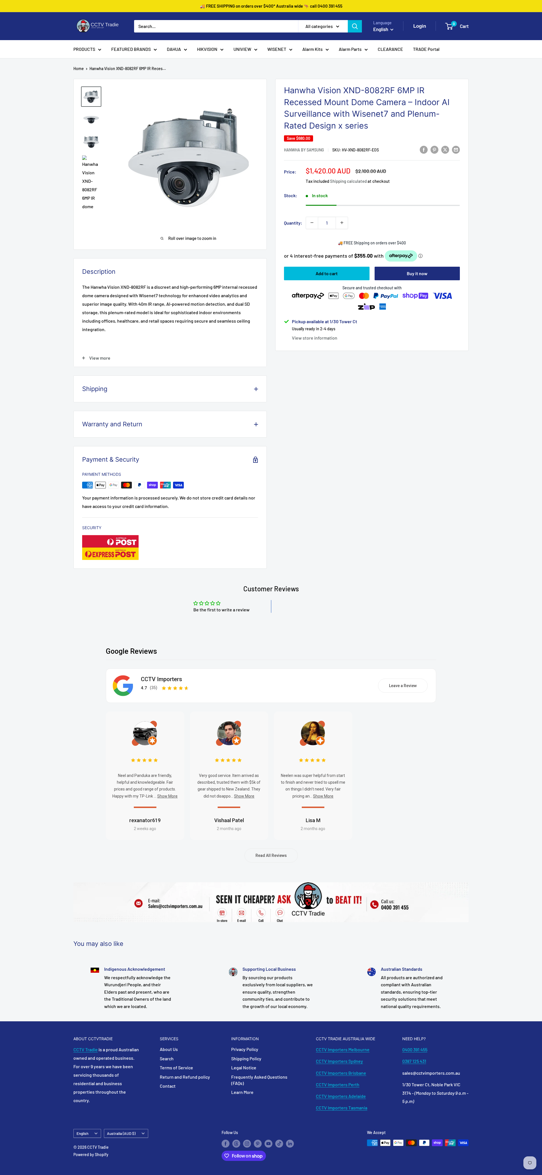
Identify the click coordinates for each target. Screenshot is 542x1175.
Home (78, 68)
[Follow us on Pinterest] (258, 1143)
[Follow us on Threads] (236, 1143)
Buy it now (417, 273)
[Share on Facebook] (424, 149)
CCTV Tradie (85, 1049)
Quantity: (293, 222)
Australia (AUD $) (121, 1133)
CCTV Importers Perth (337, 1084)
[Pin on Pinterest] (434, 149)
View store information (314, 337)
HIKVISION (207, 49)
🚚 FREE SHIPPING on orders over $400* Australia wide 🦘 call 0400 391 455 (271, 5)
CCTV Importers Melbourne (343, 1049)
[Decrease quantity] (312, 223)
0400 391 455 (414, 1049)
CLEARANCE (390, 49)
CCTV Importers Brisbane (341, 1073)
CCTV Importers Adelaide (341, 1096)
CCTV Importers (161, 679)
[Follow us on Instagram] (247, 1143)
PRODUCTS (84, 49)
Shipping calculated (348, 181)
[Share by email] (456, 149)
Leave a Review (403, 685)
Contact (168, 1086)
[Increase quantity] (342, 223)
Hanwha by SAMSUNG (304, 149)
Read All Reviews (271, 855)
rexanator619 (145, 820)
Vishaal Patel (229, 820)
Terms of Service (176, 1067)
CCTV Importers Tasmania (341, 1107)
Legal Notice (243, 1067)
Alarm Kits (312, 49)
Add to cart (327, 273)
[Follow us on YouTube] (268, 1143)
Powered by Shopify (90, 1154)
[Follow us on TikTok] (279, 1143)
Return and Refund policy (185, 1077)
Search (167, 1058)
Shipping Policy (246, 1058)
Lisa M (313, 820)
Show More (167, 796)
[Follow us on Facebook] (226, 1143)
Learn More (242, 1092)
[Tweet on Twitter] (445, 149)
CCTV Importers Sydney (339, 1061)
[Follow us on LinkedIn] (290, 1143)
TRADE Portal (426, 49)
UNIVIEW (242, 49)
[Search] (355, 26)
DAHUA (174, 49)
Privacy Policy (244, 1049)
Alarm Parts (350, 49)
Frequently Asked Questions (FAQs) (259, 1080)
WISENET (276, 49)
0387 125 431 (414, 1061)
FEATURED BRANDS (131, 49)
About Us (169, 1049)
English (82, 1133)
